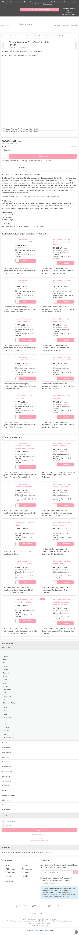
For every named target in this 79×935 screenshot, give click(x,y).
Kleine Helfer (6, 800)
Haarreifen (5, 757)
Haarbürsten (6, 786)
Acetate (5, 686)
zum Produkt (27, 260)
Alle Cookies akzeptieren (39, 9)
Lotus (5, 683)
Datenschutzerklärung (55, 888)
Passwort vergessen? (39, 834)
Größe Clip (6, 147)
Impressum (10, 876)
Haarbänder (6, 762)
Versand (15, 143)
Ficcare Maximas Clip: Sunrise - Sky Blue (24, 320)
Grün (5, 721)
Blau (5, 707)
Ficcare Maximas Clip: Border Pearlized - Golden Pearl (63, 242)
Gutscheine (6, 809)
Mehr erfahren (47, 4)
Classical (6, 673)
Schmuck (5, 805)
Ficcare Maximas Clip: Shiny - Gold (61, 562)
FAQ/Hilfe (25, 872)
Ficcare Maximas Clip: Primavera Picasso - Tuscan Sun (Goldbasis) (24, 445)
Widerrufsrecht (11, 869)
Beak (4, 700)
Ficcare (25, 48)
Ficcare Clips (7, 648)
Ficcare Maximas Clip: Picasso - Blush (61, 282)
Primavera (6, 663)
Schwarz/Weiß (8, 737)
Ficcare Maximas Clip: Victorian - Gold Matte (24, 562)
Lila (5, 724)
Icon (4, 653)
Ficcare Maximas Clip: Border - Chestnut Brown (25, 359)
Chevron (6, 669)
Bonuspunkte (27, 869)
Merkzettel (21, 167)
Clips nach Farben (9, 703)
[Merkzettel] (17, 261)
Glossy (5, 679)
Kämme (4, 790)
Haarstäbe (5, 743)
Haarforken (6, 747)
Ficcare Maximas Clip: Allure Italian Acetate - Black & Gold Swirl (61, 602)
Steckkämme (6, 781)
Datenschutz (10, 872)
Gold (5, 714)
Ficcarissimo (7, 689)
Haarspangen (6, 752)
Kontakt (25, 876)
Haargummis (6, 766)
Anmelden (39, 830)
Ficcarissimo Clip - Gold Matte (24, 524)
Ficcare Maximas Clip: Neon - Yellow (61, 320)
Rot (5, 734)
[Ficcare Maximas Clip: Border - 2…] (3, 45)
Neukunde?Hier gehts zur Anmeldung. (39, 839)
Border (5, 659)
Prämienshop (48, 852)
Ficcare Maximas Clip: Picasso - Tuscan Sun (24, 485)
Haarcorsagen (7, 771)
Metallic (5, 676)
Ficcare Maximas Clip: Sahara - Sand (24, 282)
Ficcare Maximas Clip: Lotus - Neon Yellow (24, 601)
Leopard (5, 666)
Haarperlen (6, 776)
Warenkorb (43, 156)
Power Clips (7, 696)
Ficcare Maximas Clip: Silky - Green (61, 397)
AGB (7, 865)
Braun (6, 711)
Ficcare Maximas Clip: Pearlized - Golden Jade (62, 359)
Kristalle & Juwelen (8, 795)
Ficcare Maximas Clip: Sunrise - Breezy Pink (24, 241)
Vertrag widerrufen (8, 881)
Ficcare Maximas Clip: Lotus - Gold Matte (61, 444)
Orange (6, 727)
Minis (4, 693)
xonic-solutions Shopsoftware (44, 930)
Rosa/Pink (7, 731)
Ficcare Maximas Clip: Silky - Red (24, 397)
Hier (33, 921)
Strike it (5, 656)
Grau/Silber (7, 717)
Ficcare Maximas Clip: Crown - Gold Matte (61, 485)
